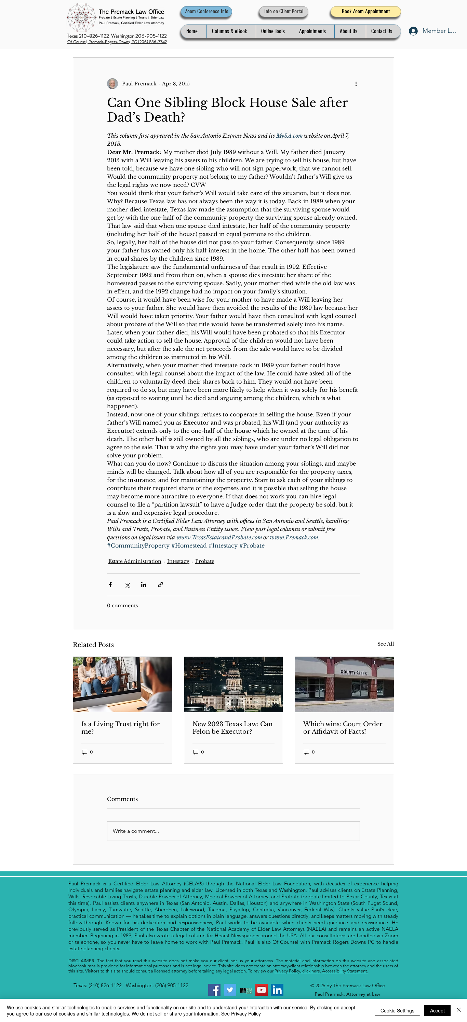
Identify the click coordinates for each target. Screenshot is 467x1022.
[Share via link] (160, 584)
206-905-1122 (151, 36)
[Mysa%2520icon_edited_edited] (246, 990)
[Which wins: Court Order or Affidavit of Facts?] (344, 684)
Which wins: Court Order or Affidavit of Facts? (343, 727)
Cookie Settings (397, 1010)
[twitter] (230, 990)
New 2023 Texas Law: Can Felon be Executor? (232, 727)
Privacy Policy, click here (297, 970)
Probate (204, 561)
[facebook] (214, 990)
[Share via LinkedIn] (144, 584)
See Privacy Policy (241, 1013)
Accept (437, 1010)
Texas (73, 36)
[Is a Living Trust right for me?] (122, 684)
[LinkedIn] (277, 990)
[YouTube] (261, 990)
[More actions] (356, 84)
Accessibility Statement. (345, 970)
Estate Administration (134, 561)
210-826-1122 (94, 36)
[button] (231, 31)
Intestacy (178, 561)
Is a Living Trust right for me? (120, 727)
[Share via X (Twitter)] (127, 584)
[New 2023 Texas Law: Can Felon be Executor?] (233, 684)
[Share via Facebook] (110, 584)
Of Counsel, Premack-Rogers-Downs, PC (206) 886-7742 (117, 42)
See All (385, 644)
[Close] (459, 1010)
